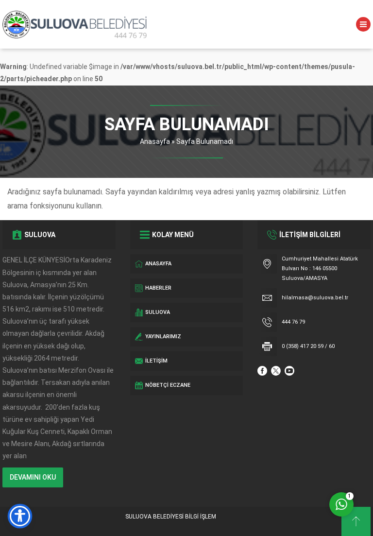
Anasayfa (155, 141)
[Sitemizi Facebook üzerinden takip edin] (262, 371)
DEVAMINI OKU (33, 477)
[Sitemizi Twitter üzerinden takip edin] (276, 371)
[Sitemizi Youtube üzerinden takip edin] (289, 371)
